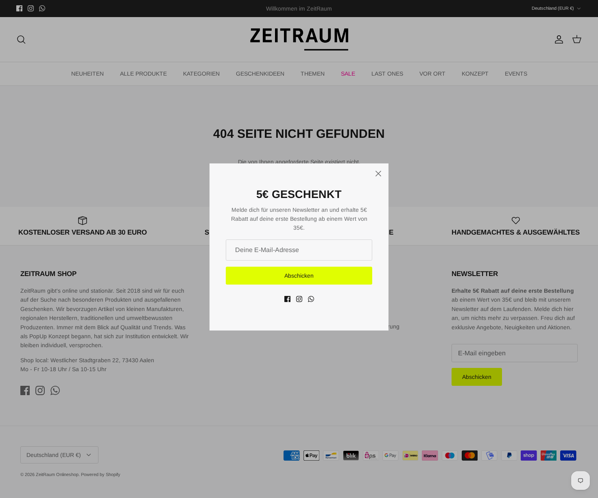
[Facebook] (287, 299)
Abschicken (299, 275)
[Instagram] (299, 299)
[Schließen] (378, 174)
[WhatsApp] (311, 299)
